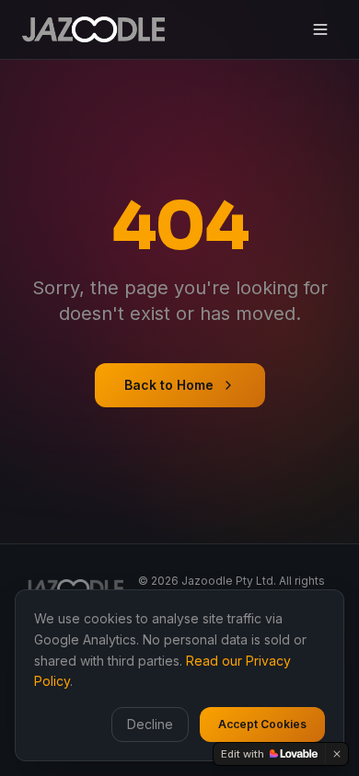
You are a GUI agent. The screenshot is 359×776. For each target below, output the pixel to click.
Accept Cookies (262, 724)
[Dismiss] (337, 754)
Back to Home (169, 385)
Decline (150, 724)
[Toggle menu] (320, 29)
